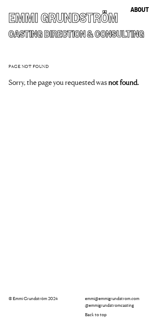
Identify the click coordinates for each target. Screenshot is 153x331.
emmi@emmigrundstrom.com (112, 298)
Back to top (96, 314)
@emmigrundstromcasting (109, 305)
